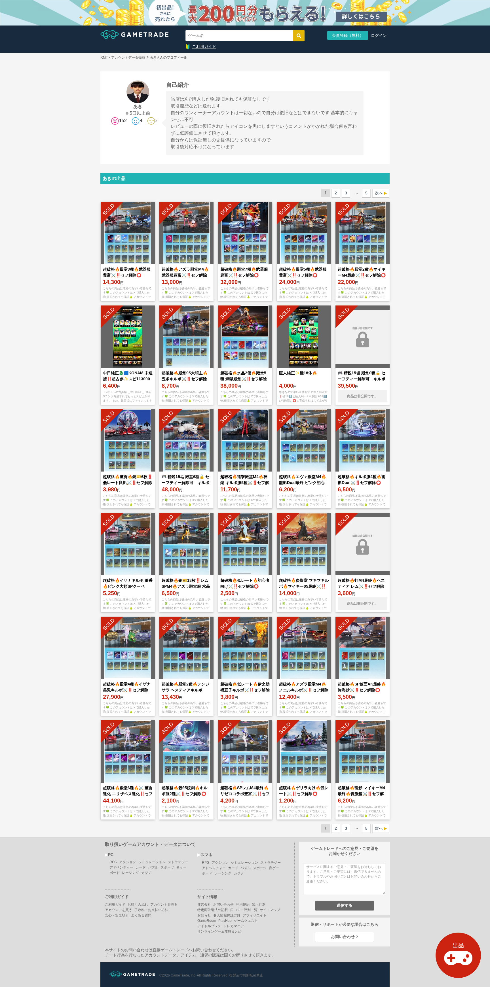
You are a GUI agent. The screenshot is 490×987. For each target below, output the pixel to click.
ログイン (379, 35)
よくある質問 (141, 915)
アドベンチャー (121, 867)
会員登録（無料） (348, 35)
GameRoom (206, 921)
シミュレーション (152, 862)
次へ (379, 193)
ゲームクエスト (246, 921)
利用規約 (243, 905)
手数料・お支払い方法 (151, 910)
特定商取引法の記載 (212, 910)
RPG (113, 862)
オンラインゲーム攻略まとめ (219, 931)
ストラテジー (178, 862)
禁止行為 (258, 905)
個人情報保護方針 (226, 915)
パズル (153, 867)
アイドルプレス (209, 926)
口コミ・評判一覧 (243, 910)
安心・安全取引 (117, 915)
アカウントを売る (164, 905)
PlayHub (225, 921)
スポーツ (167, 867)
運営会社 (204, 905)
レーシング (130, 873)
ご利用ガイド (204, 46)
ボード (114, 873)
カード (141, 867)
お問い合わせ (223, 905)
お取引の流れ (138, 905)
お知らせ (204, 915)
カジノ (146, 873)
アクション (127, 862)
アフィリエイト (255, 915)
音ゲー (181, 867)
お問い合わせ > (344, 936)
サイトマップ (270, 910)
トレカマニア (233, 926)
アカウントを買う (118, 910)
